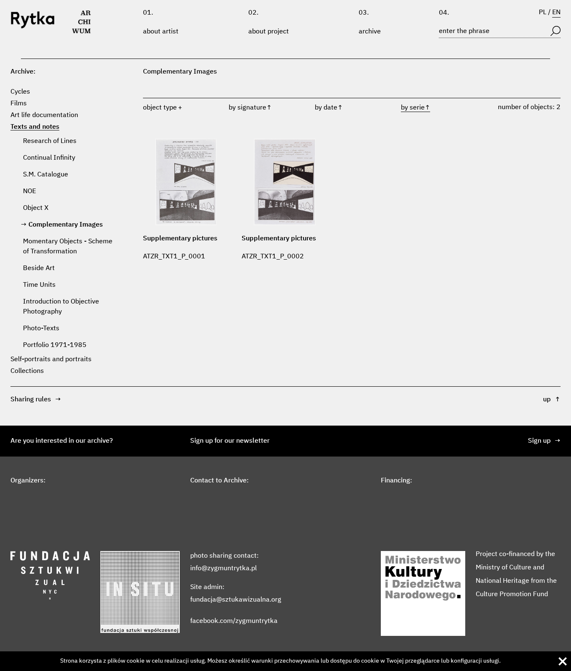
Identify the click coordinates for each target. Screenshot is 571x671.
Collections (27, 371)
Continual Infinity (49, 158)
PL (542, 12)
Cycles (20, 92)
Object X (35, 208)
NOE (29, 191)
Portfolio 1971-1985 (55, 345)
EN (556, 12)
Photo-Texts (41, 328)
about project (268, 31)
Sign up (544, 441)
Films (18, 103)
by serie (415, 108)
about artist (160, 31)
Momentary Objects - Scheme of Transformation (67, 246)
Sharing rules (35, 399)
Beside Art (39, 268)
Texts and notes (34, 127)
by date (329, 108)
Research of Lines (49, 141)
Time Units (39, 285)
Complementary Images (65, 225)
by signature (250, 108)
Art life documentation (44, 115)
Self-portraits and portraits (51, 359)
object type (160, 108)
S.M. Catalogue (45, 174)
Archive (370, 31)
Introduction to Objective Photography (61, 307)
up (552, 399)
